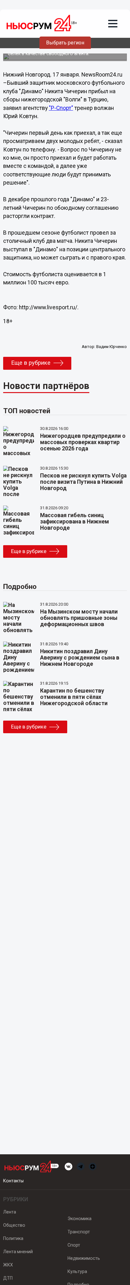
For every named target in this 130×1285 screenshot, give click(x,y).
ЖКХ (8, 1264)
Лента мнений (18, 1251)
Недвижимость (84, 1258)
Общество (14, 1225)
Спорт (74, 1245)
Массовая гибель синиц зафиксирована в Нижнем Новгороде (74, 521)
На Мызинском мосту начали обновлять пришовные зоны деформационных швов (79, 617)
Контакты (13, 1180)
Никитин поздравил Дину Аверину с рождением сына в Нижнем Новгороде (79, 657)
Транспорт (79, 1231)
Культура (77, 1271)
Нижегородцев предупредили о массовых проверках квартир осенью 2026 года (83, 442)
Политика (13, 1238)
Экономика (80, 1218)
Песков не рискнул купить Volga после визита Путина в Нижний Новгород (83, 481)
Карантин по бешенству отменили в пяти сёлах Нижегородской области (74, 697)
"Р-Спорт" (61, 108)
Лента (9, 1211)
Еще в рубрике (30, 362)
